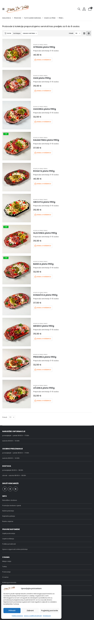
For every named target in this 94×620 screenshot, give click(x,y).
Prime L (45, 45)
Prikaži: (71, 33)
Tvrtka (4, 566)
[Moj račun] (84, 9)
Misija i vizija (6, 561)
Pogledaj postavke (49, 610)
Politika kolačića (17, 616)
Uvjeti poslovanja (8, 533)
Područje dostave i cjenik (11, 505)
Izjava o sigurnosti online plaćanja (15, 549)
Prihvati (12, 610)
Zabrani (30, 610)
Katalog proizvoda (9, 582)
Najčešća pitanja (8, 516)
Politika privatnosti (9, 544)
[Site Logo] (17, 9)
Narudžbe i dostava (9, 500)
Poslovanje (6, 572)
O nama (5, 577)
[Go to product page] (16, 53)
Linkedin (15, 489)
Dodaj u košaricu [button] (44, 60)
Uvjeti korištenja (8, 539)
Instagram (10, 489)
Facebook (5, 489)
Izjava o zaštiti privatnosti (33, 616)
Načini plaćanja (8, 511)
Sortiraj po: (17, 33)
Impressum (47, 616)
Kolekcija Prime (38, 45)
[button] (4, 9)
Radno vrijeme (7, 521)
